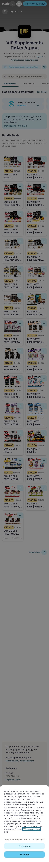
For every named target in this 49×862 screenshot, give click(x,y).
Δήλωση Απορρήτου (31, 829)
